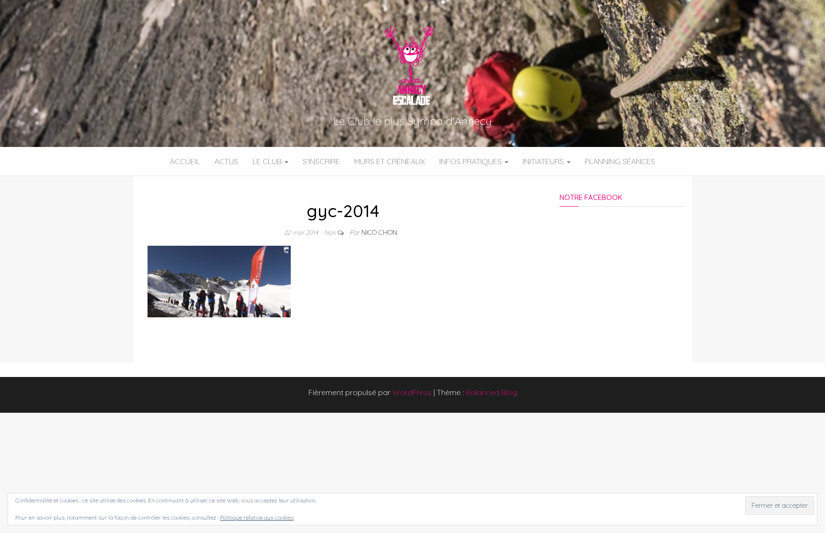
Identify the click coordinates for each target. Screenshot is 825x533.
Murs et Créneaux (389, 161)
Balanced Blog (491, 392)
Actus (226, 161)
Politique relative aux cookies (257, 517)
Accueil (185, 161)
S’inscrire (321, 161)
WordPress (412, 392)
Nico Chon (379, 232)
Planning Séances (620, 161)
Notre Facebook (591, 197)
